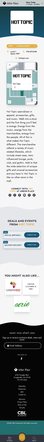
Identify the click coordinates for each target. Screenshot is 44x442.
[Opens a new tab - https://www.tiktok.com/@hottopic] (34, 195)
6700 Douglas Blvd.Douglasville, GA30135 (22, 376)
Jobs (22, 392)
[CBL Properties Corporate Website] (22, 413)
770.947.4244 (22, 380)
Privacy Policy (22, 402)
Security (22, 408)
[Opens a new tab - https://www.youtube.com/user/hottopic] (24, 195)
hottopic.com (24, 58)
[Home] (11, 3)
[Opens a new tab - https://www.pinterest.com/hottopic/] (29, 195)
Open (19, 46)
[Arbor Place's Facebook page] (22, 358)
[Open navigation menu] (22, 437)
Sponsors (22, 399)
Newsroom (22, 389)
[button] (34, 3)
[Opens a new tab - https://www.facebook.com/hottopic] (19, 195)
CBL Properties (17, 423)
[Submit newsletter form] (37, 345)
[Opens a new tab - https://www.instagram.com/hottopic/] (9, 195)
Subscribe (22, 386)
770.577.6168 (31, 52)
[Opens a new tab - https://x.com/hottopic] (14, 195)
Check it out (31, 235)
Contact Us (22, 395)
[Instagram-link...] (13, 286)
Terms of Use (22, 405)
